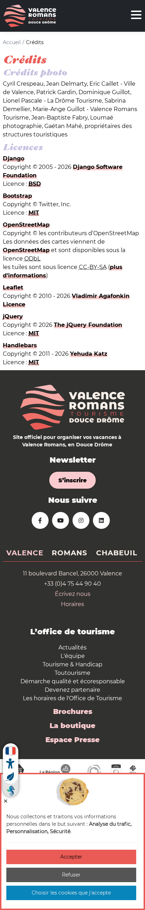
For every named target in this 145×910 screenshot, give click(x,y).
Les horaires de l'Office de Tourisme (72, 698)
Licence (14, 304)
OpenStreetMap (26, 224)
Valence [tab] (24, 553)
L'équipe (73, 656)
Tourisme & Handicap (72, 664)
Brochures (72, 711)
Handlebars (20, 345)
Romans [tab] (69, 553)
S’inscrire (72, 480)
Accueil (12, 42)
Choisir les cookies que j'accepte (71, 893)
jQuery (13, 316)
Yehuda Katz (88, 353)
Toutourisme (72, 673)
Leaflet (13, 287)
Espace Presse (72, 739)
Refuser (71, 875)
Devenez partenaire (72, 689)
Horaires (72, 604)
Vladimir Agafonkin (101, 296)
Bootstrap (17, 196)
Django (13, 158)
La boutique (72, 725)
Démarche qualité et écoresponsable (72, 681)
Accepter (71, 857)
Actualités (72, 647)
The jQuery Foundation (88, 325)
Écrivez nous (72, 594)
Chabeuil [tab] (116, 553)
